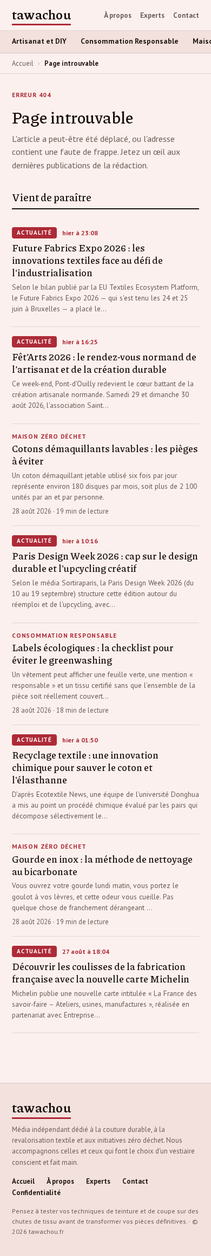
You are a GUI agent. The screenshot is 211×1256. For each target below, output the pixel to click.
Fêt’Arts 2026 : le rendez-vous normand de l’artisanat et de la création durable (104, 363)
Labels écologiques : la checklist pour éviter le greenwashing (93, 653)
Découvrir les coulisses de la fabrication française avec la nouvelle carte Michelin (100, 972)
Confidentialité (36, 1192)
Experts (152, 15)
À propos (117, 15)
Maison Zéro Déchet (49, 436)
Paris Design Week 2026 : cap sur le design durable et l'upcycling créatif (105, 562)
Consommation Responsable (130, 41)
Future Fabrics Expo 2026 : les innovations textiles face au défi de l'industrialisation (87, 260)
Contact (186, 15)
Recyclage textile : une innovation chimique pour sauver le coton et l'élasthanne (85, 767)
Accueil (23, 63)
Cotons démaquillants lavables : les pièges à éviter (105, 454)
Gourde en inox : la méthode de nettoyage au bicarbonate (102, 865)
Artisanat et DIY (39, 41)
